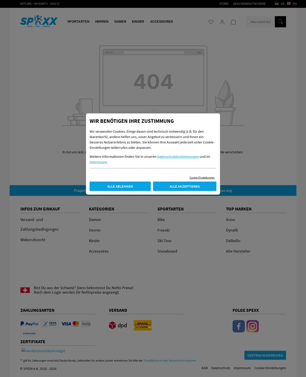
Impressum (98, 162)
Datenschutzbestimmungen (178, 156)
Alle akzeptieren (185, 186)
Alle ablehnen (120, 186)
